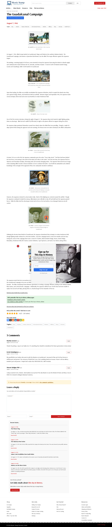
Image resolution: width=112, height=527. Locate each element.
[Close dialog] (18, 246)
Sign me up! (44, 270)
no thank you (43, 273)
